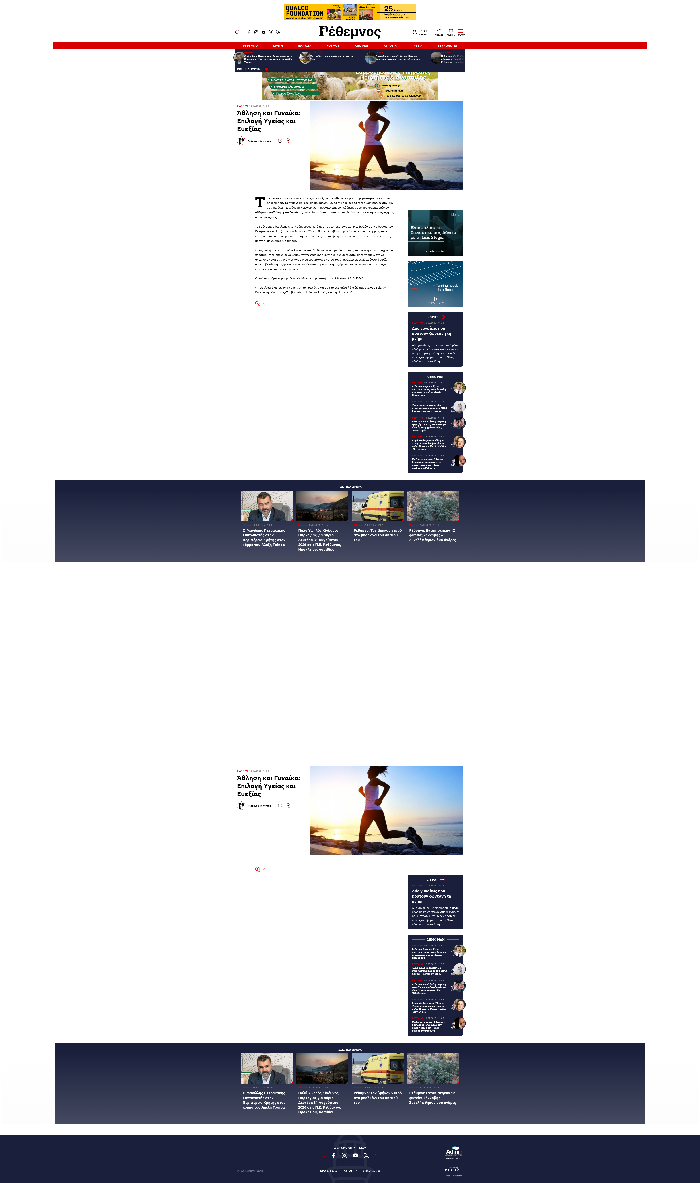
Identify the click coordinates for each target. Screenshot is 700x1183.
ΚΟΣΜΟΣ (333, 45)
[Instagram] (256, 32)
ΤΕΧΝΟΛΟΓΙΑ (447, 45)
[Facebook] (249, 32)
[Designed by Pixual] (454, 1170)
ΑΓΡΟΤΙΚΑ (391, 45)
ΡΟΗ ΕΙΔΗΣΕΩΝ (248, 69)
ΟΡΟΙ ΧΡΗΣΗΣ (328, 1170)
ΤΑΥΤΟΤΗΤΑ (349, 1170)
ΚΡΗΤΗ (278, 45)
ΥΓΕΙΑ (418, 45)
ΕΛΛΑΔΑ (305, 45)
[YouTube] (263, 32)
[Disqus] (350, 516)
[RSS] (278, 32)
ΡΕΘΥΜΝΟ (250, 45)
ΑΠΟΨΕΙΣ (362, 45)
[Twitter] (271, 32)
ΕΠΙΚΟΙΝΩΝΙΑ (371, 1170)
